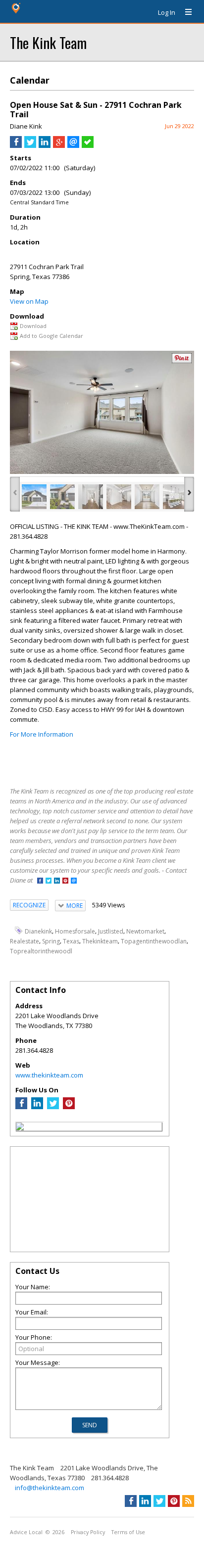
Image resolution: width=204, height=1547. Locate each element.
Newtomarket (145, 931)
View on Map (29, 301)
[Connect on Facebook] (40, 881)
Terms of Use (128, 1532)
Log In (166, 12)
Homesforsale (75, 931)
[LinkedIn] (37, 1106)
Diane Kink (26, 126)
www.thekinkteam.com (49, 1075)
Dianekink (38, 931)
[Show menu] (184, 12)
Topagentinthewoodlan (154, 941)
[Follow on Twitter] (48, 881)
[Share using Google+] (59, 145)
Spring (51, 941)
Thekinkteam (100, 941)
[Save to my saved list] (88, 145)
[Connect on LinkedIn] (57, 881)
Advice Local (26, 1532)
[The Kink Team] (20, 1128)
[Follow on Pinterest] (65, 881)
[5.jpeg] (147, 497)
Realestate (24, 941)
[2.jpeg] (62, 497)
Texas (71, 941)
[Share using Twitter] (30, 145)
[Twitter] (53, 1106)
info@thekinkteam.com (49, 1487)
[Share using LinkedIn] (45, 145)
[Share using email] (73, 145)
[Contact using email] (74, 881)
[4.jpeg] (118, 497)
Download (33, 325)
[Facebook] (21, 1106)
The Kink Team (48, 42)
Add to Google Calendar (51, 335)
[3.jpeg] (90, 497)
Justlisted (110, 931)
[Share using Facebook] (16, 145)
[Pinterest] (69, 1106)
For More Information (41, 734)
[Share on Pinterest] (182, 361)
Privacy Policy (88, 1532)
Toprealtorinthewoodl (41, 951)
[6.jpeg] (175, 497)
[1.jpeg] (34, 497)
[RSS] (188, 1501)
